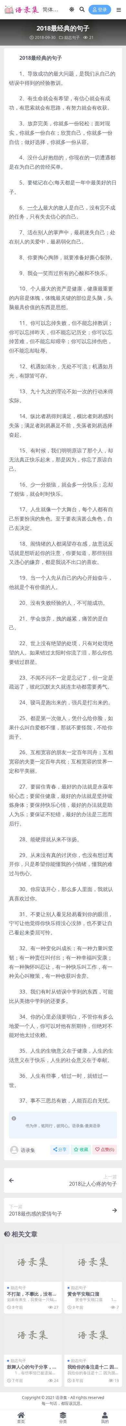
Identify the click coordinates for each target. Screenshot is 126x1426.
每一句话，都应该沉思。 (63, 1403)
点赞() (107, 1149)
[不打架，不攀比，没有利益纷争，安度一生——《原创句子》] (33, 1262)
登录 (102, 9)
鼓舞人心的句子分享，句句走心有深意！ (32, 1369)
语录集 (28, 1150)
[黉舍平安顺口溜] (93, 1262)
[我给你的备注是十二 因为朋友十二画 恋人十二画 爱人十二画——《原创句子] (93, 1335)
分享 (62, 1149)
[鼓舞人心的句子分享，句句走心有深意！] (33, 1335)
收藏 (84, 1149)
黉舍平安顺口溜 (83, 1294)
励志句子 (72, 37)
